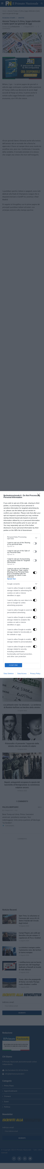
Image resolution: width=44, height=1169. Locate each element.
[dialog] (22, 584)
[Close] (39, 495)
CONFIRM (13, 665)
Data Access (22, 673)
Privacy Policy (35, 673)
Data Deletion (9, 673)
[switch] (35, 543)
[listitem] (22, 537)
